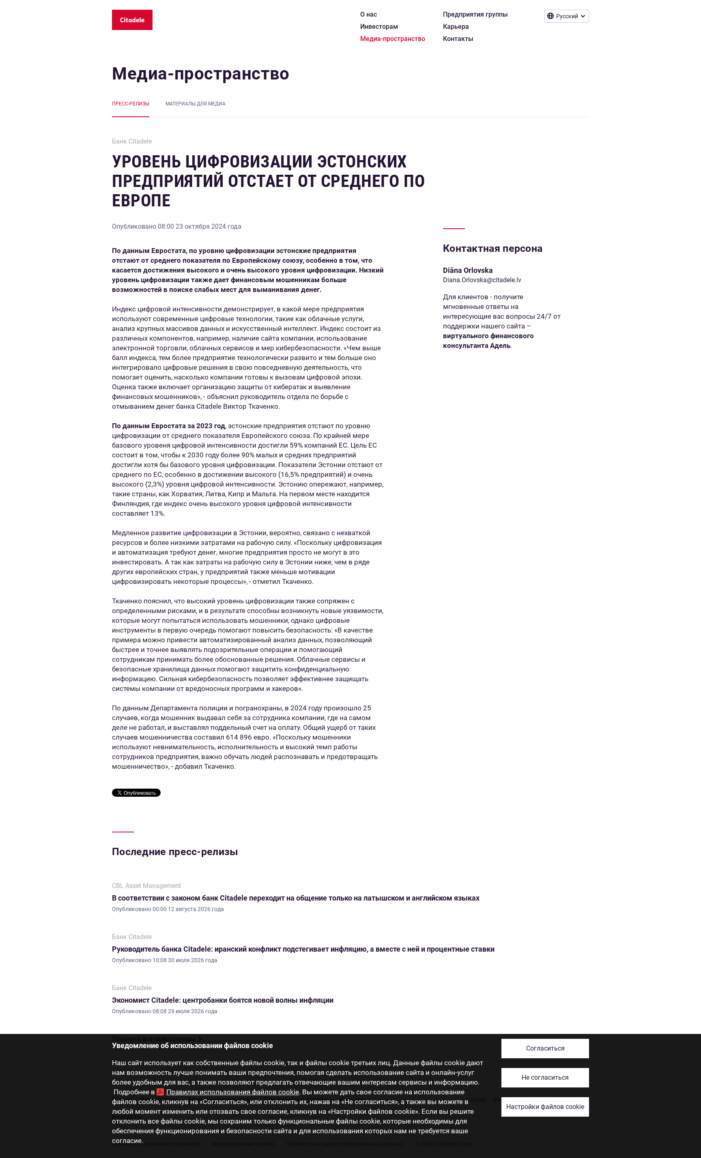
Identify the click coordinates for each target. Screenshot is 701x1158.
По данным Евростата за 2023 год (168, 426)
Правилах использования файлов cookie (232, 1092)
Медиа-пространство (201, 74)
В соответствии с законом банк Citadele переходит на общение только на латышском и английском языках (296, 898)
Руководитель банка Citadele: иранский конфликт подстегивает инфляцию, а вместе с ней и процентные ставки (303, 949)
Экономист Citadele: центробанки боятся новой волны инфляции (222, 1000)
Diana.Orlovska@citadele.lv (482, 280)
